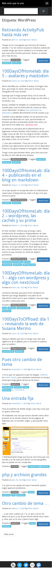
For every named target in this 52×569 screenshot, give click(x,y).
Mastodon (6, 162)
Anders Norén (11, 377)
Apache (31, 492)
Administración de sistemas (13, 262)
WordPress (16, 63)
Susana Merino (8, 351)
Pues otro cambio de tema (22, 362)
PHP (13, 495)
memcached (7, 265)
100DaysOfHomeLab (18, 159)
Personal (14, 466)
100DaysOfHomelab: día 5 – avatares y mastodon (25, 73)
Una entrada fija (18, 398)
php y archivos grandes (24, 474)
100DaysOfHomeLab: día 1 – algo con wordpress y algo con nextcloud (26, 278)
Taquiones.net (34, 466)
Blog (4, 308)
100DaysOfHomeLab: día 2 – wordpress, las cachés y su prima (26, 216)
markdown (7, 203)
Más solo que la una (13, 3)
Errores (27, 262)
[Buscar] (43, 11)
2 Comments (19, 390)
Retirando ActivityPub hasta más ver (23, 32)
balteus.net (41, 159)
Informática (15, 60)
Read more (43, 60)
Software (14, 492)
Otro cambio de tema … (25, 503)
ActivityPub (7, 63)
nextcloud (11, 308)
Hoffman (44, 375)
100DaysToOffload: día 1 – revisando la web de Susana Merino (25, 324)
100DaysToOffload (18, 348)
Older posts (9, 534)
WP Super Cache (29, 265)
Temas (25, 387)
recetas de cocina (23, 308)
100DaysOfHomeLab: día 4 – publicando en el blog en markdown (26, 175)
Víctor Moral (31, 39)
